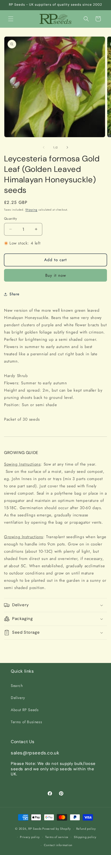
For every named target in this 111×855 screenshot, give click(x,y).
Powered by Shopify (56, 828)
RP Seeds (34, 828)
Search (17, 685)
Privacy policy (30, 837)
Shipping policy (85, 837)
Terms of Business (26, 722)
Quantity (10, 218)
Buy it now (55, 275)
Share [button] (14, 294)
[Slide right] (67, 147)
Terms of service (56, 837)
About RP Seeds (25, 709)
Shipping (31, 210)
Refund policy (86, 828)
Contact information (58, 845)
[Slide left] (44, 147)
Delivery (18, 697)
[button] (11, 19)
